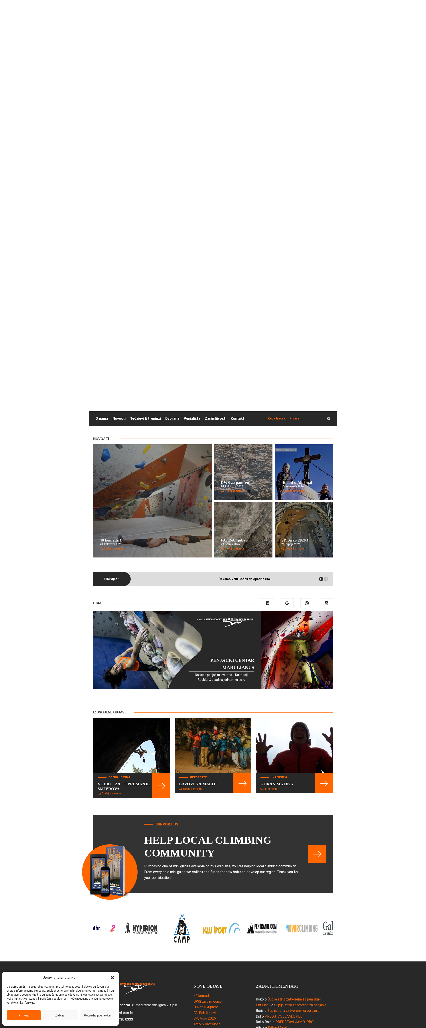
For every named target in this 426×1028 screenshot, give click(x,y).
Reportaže (198, 777)
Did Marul (263, 1005)
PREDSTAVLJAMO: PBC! (284, 1016)
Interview (279, 777)
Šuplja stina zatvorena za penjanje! (294, 999)
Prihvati (23, 1015)
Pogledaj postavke (97, 1015)
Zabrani (60, 1015)
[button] (112, 977)
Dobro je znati (120, 777)
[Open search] (329, 419)
